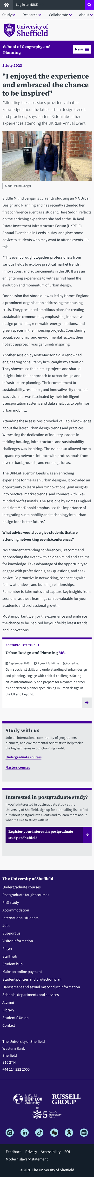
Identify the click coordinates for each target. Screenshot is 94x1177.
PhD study (10, 902)
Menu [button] (79, 49)
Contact (8, 1025)
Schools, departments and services (30, 994)
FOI (67, 1151)
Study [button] (7, 15)
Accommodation (15, 910)
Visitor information (17, 941)
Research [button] (30, 15)
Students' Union (15, 1017)
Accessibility (50, 1151)
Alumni (8, 1002)
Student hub (12, 964)
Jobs (6, 925)
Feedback (13, 1151)
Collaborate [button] (58, 15)
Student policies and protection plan (31, 979)
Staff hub (9, 956)
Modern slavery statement (27, 1159)
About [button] (84, 15)
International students (20, 918)
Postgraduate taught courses (25, 895)
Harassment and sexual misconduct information (41, 987)
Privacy (31, 1151)
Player (7, 948)
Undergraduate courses (23, 757)
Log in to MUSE (27, 4)
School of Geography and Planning (27, 49)
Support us (11, 933)
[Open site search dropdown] (89, 5)
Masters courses (18, 767)
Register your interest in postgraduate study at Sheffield (40, 834)
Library (8, 1010)
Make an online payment (22, 971)
